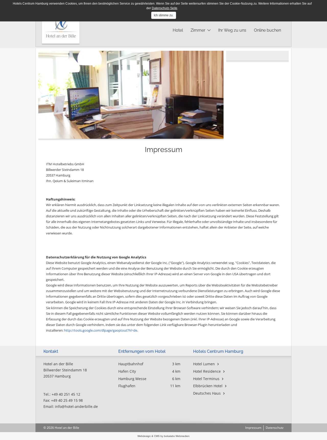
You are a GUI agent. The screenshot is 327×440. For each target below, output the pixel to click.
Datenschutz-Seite (164, 8)
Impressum (253, 427)
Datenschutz (275, 427)
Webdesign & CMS (148, 436)
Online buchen (267, 30)
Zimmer (198, 30)
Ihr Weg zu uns (232, 30)
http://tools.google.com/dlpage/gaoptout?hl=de (100, 330)
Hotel (178, 30)
